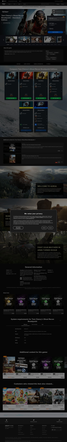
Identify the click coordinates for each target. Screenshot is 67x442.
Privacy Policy (32, 217)
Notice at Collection (40, 217)
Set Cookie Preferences (18, 228)
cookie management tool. (30, 218)
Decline (44, 227)
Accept (50, 227)
